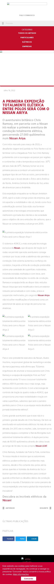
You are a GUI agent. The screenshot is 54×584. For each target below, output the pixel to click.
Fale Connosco (27, 15)
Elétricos (27, 42)
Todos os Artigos (27, 33)
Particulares (27, 37)
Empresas (27, 46)
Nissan (17, 248)
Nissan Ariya (17, 138)
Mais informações (21, 574)
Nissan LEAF (41, 446)
